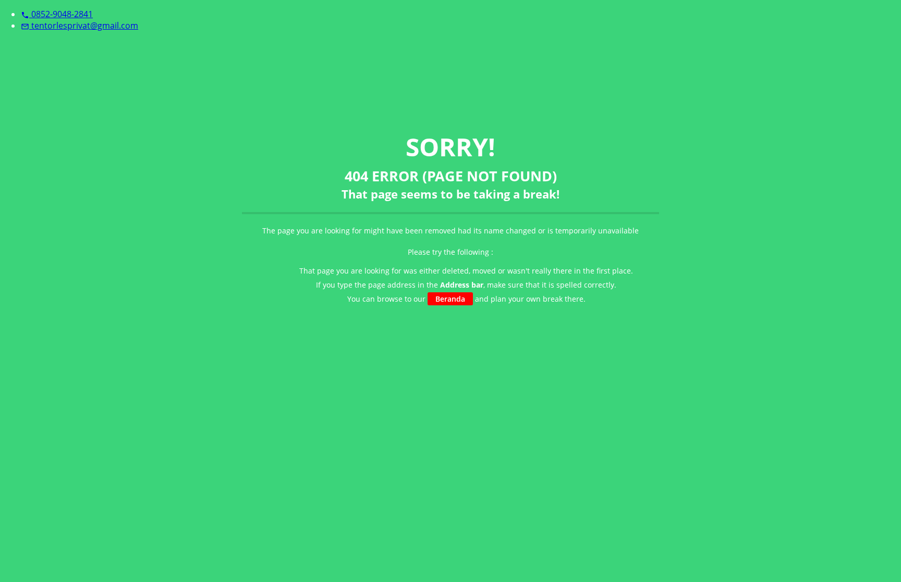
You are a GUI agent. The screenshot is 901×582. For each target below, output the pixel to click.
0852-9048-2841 (57, 14)
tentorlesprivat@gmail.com (79, 25)
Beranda (450, 299)
